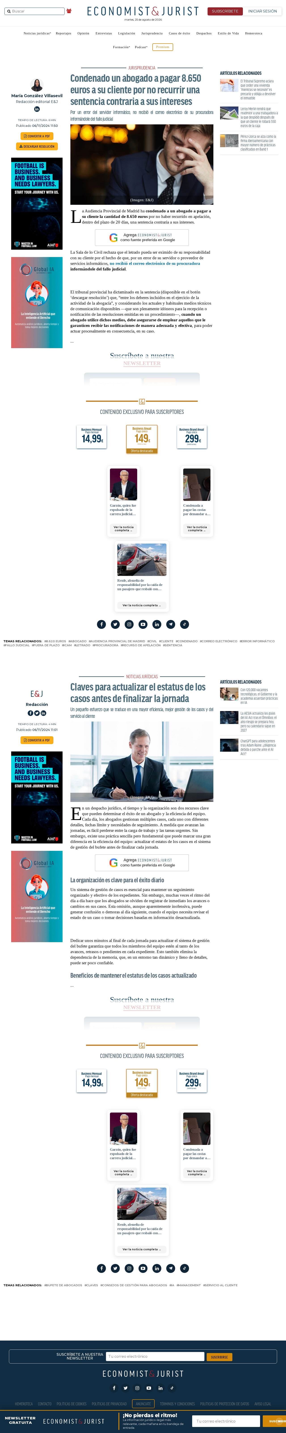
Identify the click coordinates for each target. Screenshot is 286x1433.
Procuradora (106, 645)
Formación (121, 47)
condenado (187, 641)
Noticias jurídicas (37, 33)
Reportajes (63, 33)
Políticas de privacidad (109, 1404)
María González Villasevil (37, 95)
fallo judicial (17, 645)
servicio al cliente (221, 1285)
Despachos (204, 33)
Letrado (83, 645)
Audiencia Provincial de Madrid (117, 641)
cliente (167, 641)
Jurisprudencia (152, 33)
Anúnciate (143, 1404)
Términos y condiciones (177, 1404)
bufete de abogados (64, 1285)
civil (153, 641)
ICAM (68, 645)
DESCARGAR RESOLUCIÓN (39, 146)
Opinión (83, 33)
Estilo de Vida (228, 33)
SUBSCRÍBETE (225, 11)
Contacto (44, 1404)
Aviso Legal (262, 1404)
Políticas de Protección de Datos (224, 1404)
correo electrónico (219, 641)
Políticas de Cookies (71, 1404)
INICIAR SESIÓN (262, 11)
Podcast (140, 47)
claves (92, 1285)
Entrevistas (104, 33)
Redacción (37, 704)
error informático (258, 641)
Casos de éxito (179, 33)
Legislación (126, 33)
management (189, 1285)
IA (172, 1285)
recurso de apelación (141, 645)
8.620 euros (56, 641)
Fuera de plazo (47, 645)
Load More (143, 1306)
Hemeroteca (253, 33)
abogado (78, 641)
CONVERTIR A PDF (38, 136)
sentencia (173, 645)
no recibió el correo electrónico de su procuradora (155, 263)
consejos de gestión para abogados (134, 1285)
